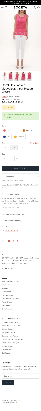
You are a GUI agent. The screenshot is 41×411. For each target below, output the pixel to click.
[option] (20, 40)
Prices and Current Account (11, 325)
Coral (9, 130)
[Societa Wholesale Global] (20, 7)
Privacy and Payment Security (13, 339)
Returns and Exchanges (10, 343)
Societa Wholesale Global (13, 102)
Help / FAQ (6, 305)
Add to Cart (20, 168)
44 (22, 147)
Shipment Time (7, 350)
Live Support (6, 292)
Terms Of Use (7, 302)
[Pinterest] (12, 268)
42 (14, 147)
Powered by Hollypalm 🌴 (9, 402)
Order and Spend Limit (10, 322)
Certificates (6, 353)
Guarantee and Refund (10, 336)
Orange (29, 130)
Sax (8, 137)
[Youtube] (6, 268)
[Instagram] (9, 268)
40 (5, 147)
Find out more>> (24, 263)
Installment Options (9, 332)
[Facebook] (2, 268)
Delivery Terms (7, 329)
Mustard (21, 137)
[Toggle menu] (2, 7)
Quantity (5, 154)
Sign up (8, 382)
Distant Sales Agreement (10, 298)
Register (5, 288)
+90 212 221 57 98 (11, 230)
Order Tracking (7, 309)
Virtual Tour (6, 285)
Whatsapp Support (8, 295)
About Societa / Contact (10, 281)
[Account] (33, 7)
